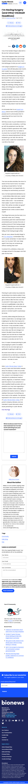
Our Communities (7, 732)
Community (5, 536)
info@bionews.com (10, 715)
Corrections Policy (7, 749)
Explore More (5, 744)
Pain (3, 542)
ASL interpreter (8, 236)
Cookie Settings (6, 759)
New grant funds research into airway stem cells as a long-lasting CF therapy (15, 642)
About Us (4, 727)
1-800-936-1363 (10, 717)
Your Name (5, 555)
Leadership (5, 735)
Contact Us (5, 740)
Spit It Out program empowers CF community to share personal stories (15, 649)
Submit (14, 456)
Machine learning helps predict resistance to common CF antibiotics (15, 655)
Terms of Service (7, 756)
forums (10, 621)
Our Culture (5, 730)
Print (18, 22)
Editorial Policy (6, 752)
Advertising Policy (7, 747)
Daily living (5, 539)
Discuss (11, 22)
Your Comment (6, 567)
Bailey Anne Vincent (10, 18)
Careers (4, 737)
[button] (20, 2)
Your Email (5, 561)
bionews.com (11, 714)
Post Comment (8, 590)
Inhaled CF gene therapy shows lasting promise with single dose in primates (13, 636)
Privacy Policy (6, 754)
